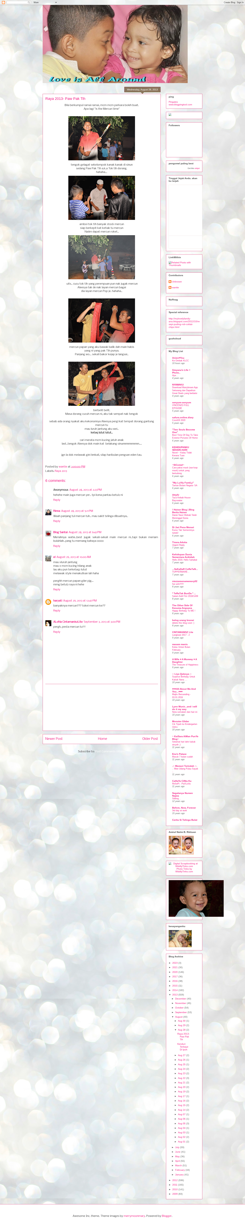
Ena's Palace (179, 754)
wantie (63, 466)
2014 (175, 990)
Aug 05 (182, 1123)
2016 (175, 981)
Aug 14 (182, 1109)
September (181, 1012)
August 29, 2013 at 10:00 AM (73, 557)
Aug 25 (182, 1064)
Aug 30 (182, 1020)
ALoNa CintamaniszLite (68, 621)
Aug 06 (182, 1118)
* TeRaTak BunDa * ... (184, 593)
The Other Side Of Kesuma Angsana (182, 606)
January (179, 1174)
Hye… (175, 375)
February (180, 1170)
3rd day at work (179, 810)
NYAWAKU (178, 384)
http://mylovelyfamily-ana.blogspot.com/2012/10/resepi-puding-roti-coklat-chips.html (184, 322)
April (177, 1161)
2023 (175, 963)
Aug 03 (182, 1132)
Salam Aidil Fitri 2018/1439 (185, 596)
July (177, 1147)
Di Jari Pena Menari (183, 527)
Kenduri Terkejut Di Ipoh (182, 1047)
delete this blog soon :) (183, 623)
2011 (175, 1184)
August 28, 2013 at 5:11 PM (77, 511)
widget (197, 168)
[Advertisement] (102, 707)
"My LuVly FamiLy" (183, 482)
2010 (175, 1189)
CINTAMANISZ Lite (182, 632)
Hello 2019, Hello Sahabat (184, 560)
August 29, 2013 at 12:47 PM (80, 600)
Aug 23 (182, 1073)
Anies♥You (178, 358)
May (177, 1156)
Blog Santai (60, 532)
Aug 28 (182, 1029)
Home (102, 739)
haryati (57, 600)
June (178, 1151)
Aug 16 (182, 1100)
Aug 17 (182, 1096)
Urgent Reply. (178, 545)
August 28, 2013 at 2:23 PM (85, 489)
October (179, 1007)
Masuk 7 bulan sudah (182, 756)
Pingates (173, 102)
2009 (175, 1194)
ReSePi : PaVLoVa (181, 783)
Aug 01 (182, 1141)
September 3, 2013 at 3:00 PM (102, 621)
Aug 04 (182, 1128)
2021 (175, 967)
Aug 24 (182, 1069)
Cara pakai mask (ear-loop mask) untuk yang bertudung (185, 470)
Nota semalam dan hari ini (184, 712)
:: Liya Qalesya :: (182, 674)
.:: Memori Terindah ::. (184, 766)
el (54, 557)
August (179, 1016)
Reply (56, 500)
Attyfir (175, 494)
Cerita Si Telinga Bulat (184, 820)
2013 (175, 994)
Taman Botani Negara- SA (184, 485)
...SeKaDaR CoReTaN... (185, 569)
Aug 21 (182, 1082)
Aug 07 (182, 1114)
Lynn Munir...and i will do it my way (184, 708)
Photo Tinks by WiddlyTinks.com (184, 870)
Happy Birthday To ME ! (183, 611)
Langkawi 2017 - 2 (181, 635)
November (181, 1003)
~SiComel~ (178, 465)
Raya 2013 (61, 471)
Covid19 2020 (178, 420)
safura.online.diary (183, 417)
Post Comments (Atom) (110, 751)
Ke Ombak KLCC (180, 360)
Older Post (150, 739)
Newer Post (54, 739)
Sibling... (176, 798)
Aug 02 (182, 1137)
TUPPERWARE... (181, 572)
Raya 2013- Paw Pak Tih (183, 1036)
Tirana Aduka (179, 542)
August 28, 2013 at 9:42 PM (85, 532)
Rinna (56, 511)
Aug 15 (182, 1105)
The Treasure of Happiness (185, 664)
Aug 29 (182, 1025)
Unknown (177, 281)
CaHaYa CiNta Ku (182, 781)
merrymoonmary (134, 1216)
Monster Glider (180, 721)
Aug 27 (182, 1055)
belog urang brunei (183, 620)
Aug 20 (182, 1087)
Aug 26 (182, 1059)
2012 (175, 1180)
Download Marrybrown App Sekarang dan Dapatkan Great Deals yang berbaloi (185, 390)
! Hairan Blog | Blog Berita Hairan (183, 511)
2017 (175, 976)
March (178, 1165)
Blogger (167, 1216)
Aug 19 (182, 1091)
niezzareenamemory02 (184, 581)
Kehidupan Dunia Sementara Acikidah (183, 555)
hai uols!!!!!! (178, 584)
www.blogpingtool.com (180, 104)
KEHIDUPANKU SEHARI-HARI (180, 448)
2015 (175, 985)
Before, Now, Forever (184, 807)
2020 (175, 972)
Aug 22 (182, 1078)
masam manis (180, 644)
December (181, 998)
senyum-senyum (181, 402)
